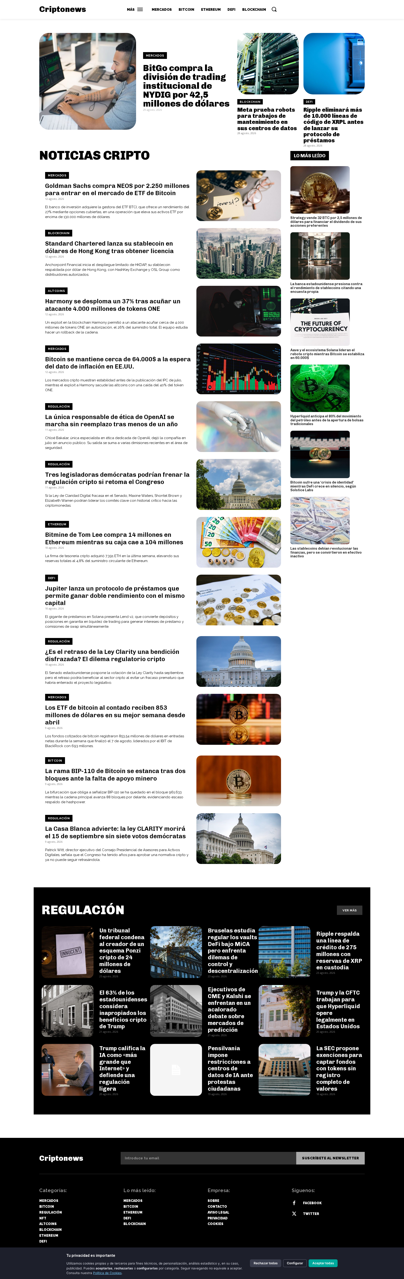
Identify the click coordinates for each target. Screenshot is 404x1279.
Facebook (312, 1203)
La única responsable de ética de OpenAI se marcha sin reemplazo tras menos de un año (111, 420)
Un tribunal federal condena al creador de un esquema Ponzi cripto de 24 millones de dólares (121, 950)
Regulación (59, 406)
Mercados (155, 55)
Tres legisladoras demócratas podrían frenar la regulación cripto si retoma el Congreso (117, 478)
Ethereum (57, 524)
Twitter (311, 1214)
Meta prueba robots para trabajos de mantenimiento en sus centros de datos (267, 119)
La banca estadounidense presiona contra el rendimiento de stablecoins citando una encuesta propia (326, 288)
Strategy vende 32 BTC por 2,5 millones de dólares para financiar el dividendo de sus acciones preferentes (326, 222)
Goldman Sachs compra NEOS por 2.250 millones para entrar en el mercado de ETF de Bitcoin (117, 189)
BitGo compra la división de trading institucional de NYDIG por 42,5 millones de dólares (186, 86)
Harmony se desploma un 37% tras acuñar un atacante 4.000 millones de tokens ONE (112, 305)
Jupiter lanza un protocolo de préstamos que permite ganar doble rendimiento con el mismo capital (115, 596)
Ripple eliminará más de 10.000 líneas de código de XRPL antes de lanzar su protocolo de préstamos (333, 125)
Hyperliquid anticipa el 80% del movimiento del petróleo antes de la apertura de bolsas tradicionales (327, 420)
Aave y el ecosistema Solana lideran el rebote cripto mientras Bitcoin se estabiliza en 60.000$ (327, 354)
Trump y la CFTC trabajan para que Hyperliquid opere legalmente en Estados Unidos (338, 1009)
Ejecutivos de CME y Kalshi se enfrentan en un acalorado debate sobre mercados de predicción (229, 1009)
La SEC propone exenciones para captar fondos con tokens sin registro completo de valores (339, 1068)
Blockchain (250, 102)
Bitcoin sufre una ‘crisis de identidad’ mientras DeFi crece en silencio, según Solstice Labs (323, 486)
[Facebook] (294, 1203)
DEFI (309, 102)
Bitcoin (55, 760)
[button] (274, 9)
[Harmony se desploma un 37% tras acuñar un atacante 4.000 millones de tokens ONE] (238, 311)
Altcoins (56, 291)
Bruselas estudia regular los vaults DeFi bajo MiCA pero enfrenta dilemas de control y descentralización (233, 950)
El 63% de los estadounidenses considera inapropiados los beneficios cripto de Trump (123, 1009)
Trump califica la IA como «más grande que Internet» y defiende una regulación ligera (122, 1068)
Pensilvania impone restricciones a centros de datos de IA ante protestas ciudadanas (230, 1068)
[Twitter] (294, 1214)
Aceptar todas (323, 1263)
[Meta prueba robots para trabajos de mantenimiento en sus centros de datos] (268, 63)
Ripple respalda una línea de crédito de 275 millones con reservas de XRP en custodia (339, 950)
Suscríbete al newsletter (330, 1158)
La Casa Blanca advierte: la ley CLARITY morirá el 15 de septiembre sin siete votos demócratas (115, 832)
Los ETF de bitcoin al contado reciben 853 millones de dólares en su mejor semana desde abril (115, 715)
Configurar (295, 1263)
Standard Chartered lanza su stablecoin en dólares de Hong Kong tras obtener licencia (109, 247)
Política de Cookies (107, 1273)
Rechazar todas (266, 1263)
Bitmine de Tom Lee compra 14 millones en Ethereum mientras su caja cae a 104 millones (114, 538)
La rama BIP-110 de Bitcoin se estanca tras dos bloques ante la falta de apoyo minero (115, 774)
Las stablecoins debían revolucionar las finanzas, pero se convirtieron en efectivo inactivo (326, 552)
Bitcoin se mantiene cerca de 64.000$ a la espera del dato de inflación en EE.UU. (118, 363)
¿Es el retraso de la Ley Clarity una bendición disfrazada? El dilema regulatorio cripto (112, 655)
